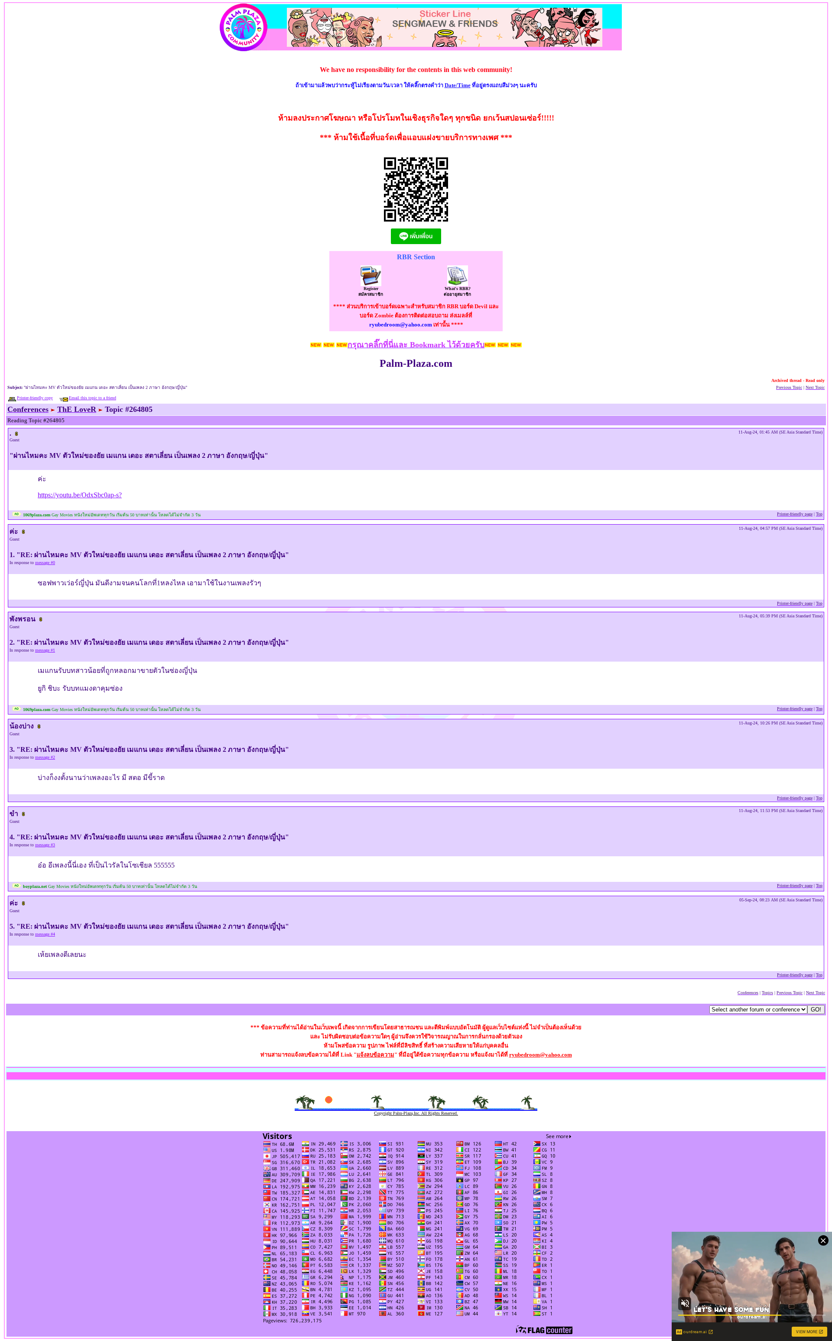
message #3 (45, 844)
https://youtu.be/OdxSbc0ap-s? (80, 495)
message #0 (45, 562)
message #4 (45, 934)
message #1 (45, 650)
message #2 (45, 757)
